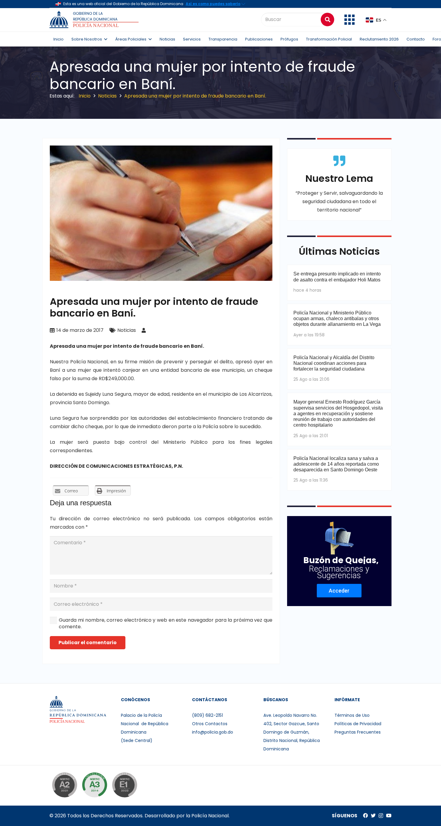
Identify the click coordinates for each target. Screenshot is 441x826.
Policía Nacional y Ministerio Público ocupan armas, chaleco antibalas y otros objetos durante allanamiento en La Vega (337, 318)
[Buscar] (327, 19)
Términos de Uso (352, 715)
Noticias (126, 330)
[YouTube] (389, 815)
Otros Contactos (209, 724)
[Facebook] (365, 815)
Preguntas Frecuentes (357, 732)
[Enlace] (95, 20)
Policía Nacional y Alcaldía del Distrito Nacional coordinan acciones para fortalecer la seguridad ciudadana (333, 363)
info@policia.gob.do (212, 732)
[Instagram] (381, 815)
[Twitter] (373, 815)
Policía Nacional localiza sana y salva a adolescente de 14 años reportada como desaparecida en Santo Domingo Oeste (336, 464)
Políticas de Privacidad (357, 724)
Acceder (339, 590)
